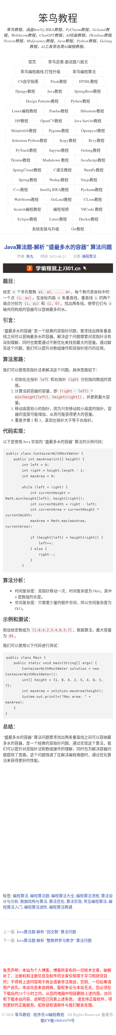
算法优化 (57, 901)
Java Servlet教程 (87, 120)
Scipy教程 (67, 140)
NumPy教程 (94, 169)
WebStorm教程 (26, 199)
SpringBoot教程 (87, 91)
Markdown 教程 (56, 160)
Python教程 (80, 101)
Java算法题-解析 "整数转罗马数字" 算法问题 (54, 940)
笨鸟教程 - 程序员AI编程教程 (39, 1014)
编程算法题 (39, 895)
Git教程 (77, 228)
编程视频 (61, 209)
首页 (32, 61)
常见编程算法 (95, 901)
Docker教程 (88, 219)
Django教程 (25, 91)
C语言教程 (63, 169)
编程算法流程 (87, 895)
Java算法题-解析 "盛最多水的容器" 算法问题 (58, 247)
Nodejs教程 (58, 179)
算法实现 (74, 901)
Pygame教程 (59, 130)
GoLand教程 (61, 199)
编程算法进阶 (35, 907)
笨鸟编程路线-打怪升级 (40, 71)
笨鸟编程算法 (84, 71)
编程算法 (89, 256)
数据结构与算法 (33, 901)
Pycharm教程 (92, 189)
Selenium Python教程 (29, 140)
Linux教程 (58, 219)
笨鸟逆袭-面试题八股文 (68, 61)
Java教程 (54, 91)
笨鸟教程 (58, 18)
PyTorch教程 (26, 150)
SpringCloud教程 (27, 169)
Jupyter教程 (59, 150)
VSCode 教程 (92, 209)
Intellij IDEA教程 (54, 189)
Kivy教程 (96, 140)
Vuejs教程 (89, 179)
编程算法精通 (60, 907)
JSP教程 (21, 120)
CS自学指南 (28, 81)
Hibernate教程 (92, 111)
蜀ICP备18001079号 (57, 1020)
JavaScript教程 (93, 160)
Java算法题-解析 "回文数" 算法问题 (46, 931)
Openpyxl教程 (93, 130)
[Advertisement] (58, 828)
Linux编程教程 (24, 111)
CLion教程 (93, 199)
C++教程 (20, 189)
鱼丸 (29, 256)
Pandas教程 (58, 111)
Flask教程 (59, 81)
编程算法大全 (62, 895)
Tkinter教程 (20, 160)
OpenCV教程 (51, 120)
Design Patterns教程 (42, 101)
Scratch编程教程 (27, 209)
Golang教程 (91, 150)
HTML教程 (88, 81)
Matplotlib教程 (24, 130)
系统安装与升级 (45, 228)
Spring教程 (28, 179)
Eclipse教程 (27, 219)
